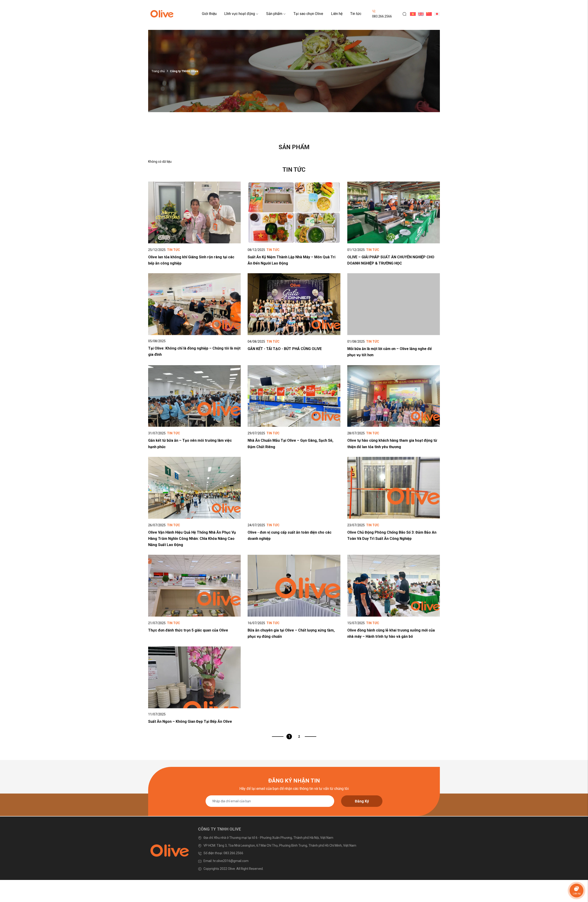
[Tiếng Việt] (412, 13)
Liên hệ (336, 13)
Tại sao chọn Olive (308, 13)
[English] (420, 13)
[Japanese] (436, 13)
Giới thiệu (209, 13)
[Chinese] (428, 13)
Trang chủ (158, 71)
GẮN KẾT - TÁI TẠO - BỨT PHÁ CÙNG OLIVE (285, 349)
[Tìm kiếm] (403, 14)
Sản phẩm (274, 13)
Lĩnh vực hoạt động (239, 13)
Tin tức (355, 13)
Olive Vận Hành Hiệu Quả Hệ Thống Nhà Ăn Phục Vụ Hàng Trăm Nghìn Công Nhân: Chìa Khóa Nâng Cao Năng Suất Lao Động (192, 538)
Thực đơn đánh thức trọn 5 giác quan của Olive (188, 630)
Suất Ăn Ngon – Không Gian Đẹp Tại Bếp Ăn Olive (190, 721)
